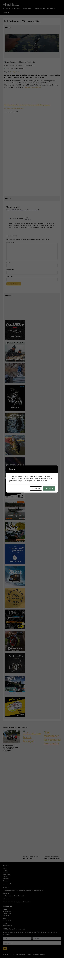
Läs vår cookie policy (40, 481)
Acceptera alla (49, 488)
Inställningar (36, 488)
